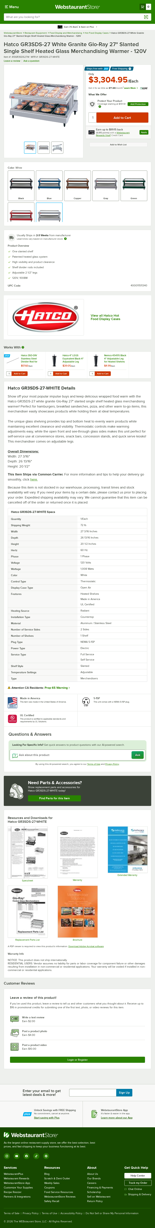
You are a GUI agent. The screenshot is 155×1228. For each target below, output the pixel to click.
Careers (91, 1183)
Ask (137, 755)
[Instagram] (7, 1156)
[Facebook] (26, 1156)
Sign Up (124, 1092)
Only (91, 74)
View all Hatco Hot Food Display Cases (105, 317)
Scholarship (94, 1192)
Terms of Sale (11, 1213)
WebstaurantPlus (13, 1174)
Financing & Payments (100, 1187)
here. (34, 479)
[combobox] (77, 17)
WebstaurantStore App (17, 1183)
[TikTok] (36, 1156)
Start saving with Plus (47, 1117)
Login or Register (77, 1059)
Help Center (138, 1175)
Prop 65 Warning (56, 688)
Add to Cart (19, 373)
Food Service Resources (58, 1192)
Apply (144, 133)
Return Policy (95, 1201)
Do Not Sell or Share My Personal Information (112, 1213)
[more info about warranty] (100, 107)
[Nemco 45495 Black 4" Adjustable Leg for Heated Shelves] (108, 365)
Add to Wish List (118, 144)
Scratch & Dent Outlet (57, 1178)
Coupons (49, 1187)
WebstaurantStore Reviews (60, 1196)
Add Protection (138, 104)
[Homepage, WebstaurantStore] (77, 7)
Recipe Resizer (13, 1192)
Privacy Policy (112, 764)
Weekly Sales (52, 1183)
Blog (47, 1174)
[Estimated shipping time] (65, 238)
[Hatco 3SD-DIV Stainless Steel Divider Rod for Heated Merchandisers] (25, 365)
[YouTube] (17, 1156)
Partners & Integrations (17, 1196)
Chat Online (135, 1189)
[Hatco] (46, 317)
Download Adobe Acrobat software (86, 946)
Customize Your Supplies (18, 1187)
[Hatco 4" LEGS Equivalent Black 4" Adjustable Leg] (66, 365)
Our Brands (94, 1178)
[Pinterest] (46, 1156)
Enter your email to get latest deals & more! (42, 1092)
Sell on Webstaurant (98, 1196)
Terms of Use (93, 764)
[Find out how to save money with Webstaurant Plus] (7, 356)
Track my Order (138, 1182)
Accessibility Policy (71, 1213)
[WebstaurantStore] (51, 1135)
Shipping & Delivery (139, 1194)
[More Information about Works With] (23, 347)
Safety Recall (51, 1201)
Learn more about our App (117, 1117)
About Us (92, 1174)
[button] (30, 148)
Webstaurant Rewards (16, 1178)
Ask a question (31, 60)
